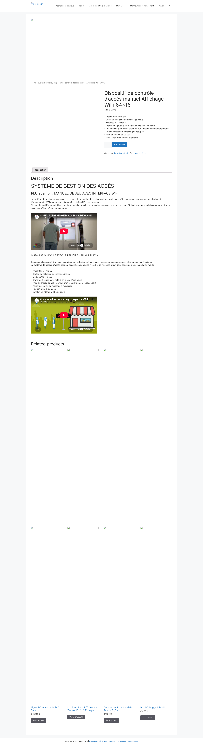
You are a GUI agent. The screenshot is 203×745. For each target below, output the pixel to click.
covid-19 (139, 153)
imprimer (112, 741)
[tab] (40, 170)
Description (40, 170)
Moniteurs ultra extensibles (100, 6)
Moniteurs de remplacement (142, 6)
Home (33, 83)
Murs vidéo (121, 6)
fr (145, 153)
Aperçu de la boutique (65, 6)
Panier (161, 6)
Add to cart (119, 144)
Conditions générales (98, 741)
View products (76, 717)
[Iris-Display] (37, 4)
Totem (81, 6)
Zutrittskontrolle (45, 83)
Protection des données (128, 741)
